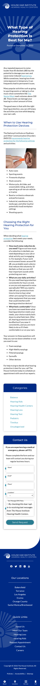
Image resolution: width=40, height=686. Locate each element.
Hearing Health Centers (21, 405)
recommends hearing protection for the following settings (19, 139)
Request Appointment (20, 642)
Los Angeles (20, 594)
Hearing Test (16, 414)
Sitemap (30, 674)
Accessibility (20, 674)
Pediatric (14, 418)
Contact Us (20, 646)
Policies (10, 674)
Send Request (20, 522)
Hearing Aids (16, 401)
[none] (4, 682)
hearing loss (26, 76)
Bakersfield (20, 587)
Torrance (20, 590)
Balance (14, 397)
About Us (20, 626)
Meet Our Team (20, 630)
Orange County (20, 601)
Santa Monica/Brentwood (20, 605)
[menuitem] (4, 682)
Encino (20, 598)
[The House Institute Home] (20, 5)
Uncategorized (17, 426)
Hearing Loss (16, 410)
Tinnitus (14, 422)
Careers (20, 650)
